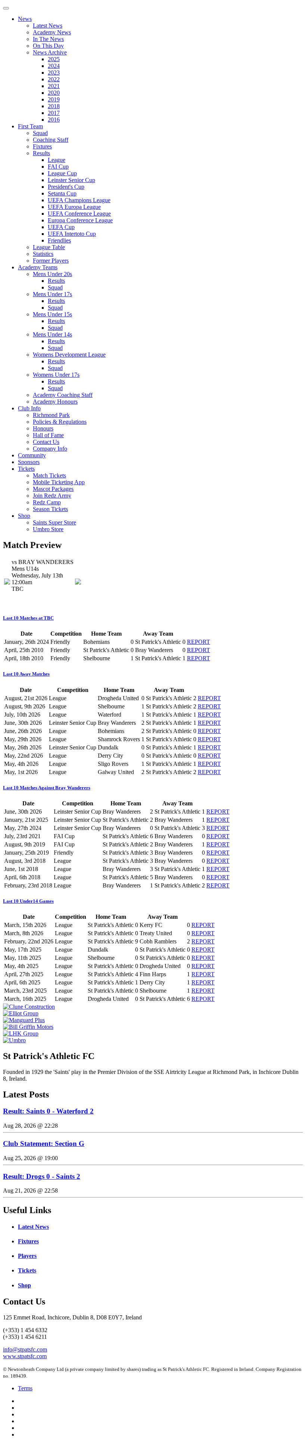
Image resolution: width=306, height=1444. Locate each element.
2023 (54, 72)
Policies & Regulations (60, 422)
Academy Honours (55, 401)
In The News (48, 39)
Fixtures (42, 146)
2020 (54, 93)
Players (27, 1256)
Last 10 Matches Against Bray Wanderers (46, 787)
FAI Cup (58, 166)
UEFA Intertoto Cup (72, 234)
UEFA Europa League (74, 207)
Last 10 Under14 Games (28, 901)
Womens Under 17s (56, 375)
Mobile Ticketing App (59, 482)
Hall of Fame (48, 435)
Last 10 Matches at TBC (28, 618)
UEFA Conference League (79, 213)
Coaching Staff (50, 140)
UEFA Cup (61, 227)
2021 (54, 86)
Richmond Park (51, 415)
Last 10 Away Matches (26, 674)
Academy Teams (37, 267)
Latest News (47, 25)
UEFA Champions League (79, 200)
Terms (25, 1388)
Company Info (50, 448)
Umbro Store (48, 529)
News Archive (50, 52)
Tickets (26, 469)
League (56, 160)
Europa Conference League (80, 220)
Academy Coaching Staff (63, 395)
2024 (54, 66)
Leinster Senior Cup (71, 180)
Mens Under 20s (52, 274)
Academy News (52, 32)
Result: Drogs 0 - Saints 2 (41, 1176)
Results (41, 153)
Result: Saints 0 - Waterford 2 (48, 1111)
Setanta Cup (62, 193)
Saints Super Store (54, 522)
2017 (54, 113)
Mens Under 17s (52, 294)
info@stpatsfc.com (25, 1349)
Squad (40, 133)
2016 (54, 119)
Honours (43, 428)
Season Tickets (50, 509)
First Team (30, 126)
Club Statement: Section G (43, 1143)
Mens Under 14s (52, 334)
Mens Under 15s (52, 314)
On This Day (48, 46)
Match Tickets (49, 475)
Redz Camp (47, 502)
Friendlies (59, 240)
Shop (24, 516)
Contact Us (46, 442)
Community (32, 455)
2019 (54, 99)
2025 (54, 59)
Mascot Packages (53, 489)
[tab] (153, 618)
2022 (54, 79)
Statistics (43, 254)
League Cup (62, 173)
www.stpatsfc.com (25, 1356)
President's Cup (66, 187)
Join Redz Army (52, 495)
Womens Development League (69, 354)
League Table (49, 247)
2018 (54, 106)
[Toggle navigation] (6, 8)
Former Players (51, 260)
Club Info (29, 408)
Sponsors (29, 462)
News (25, 19)
